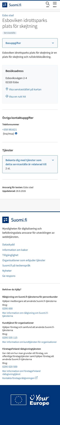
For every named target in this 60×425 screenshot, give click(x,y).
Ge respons (8, 276)
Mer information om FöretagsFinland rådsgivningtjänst (21, 373)
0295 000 (7, 308)
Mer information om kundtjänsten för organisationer (29, 342)
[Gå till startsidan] (14, 4)
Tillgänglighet (10, 255)
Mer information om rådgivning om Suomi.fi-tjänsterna (25, 314)
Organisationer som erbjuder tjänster (23, 260)
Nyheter (7, 271)
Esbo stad (8, 15)
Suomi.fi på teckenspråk (16, 265)
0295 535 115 (9, 338)
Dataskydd (8, 244)
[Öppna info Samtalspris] (16, 133)
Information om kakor (15, 250)
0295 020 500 (9, 367)
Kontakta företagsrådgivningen (22, 378)
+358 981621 (9, 130)
